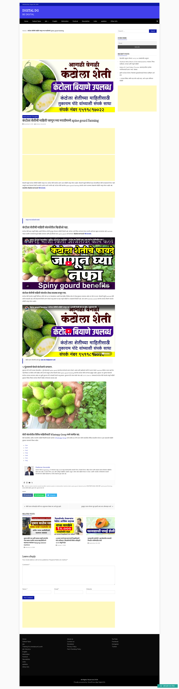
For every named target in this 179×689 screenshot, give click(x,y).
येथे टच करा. (42, 188)
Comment (26, 564)
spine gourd (74, 486)
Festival (75, 21)
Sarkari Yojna (36, 21)
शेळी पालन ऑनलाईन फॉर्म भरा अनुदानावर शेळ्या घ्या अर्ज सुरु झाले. (43, 506)
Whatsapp (40, 495)
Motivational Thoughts (30, 117)
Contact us (70, 641)
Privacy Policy (72, 646)
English (54, 21)
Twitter (114, 646)
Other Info (114, 21)
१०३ (26, 453)
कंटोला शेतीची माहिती (26, 488)
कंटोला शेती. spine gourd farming (104, 486)
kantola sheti (67, 486)
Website (89, 589)
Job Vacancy (26, 649)
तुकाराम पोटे (34, 488)
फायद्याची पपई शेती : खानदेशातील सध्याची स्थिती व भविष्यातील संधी (99, 539)
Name (24, 589)
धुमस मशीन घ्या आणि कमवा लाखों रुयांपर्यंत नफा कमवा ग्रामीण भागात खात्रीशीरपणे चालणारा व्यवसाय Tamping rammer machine (36, 541)
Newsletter (86, 21)
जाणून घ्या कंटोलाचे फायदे (32, 220)
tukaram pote (82, 486)
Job (46, 21)
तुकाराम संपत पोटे (40, 488)
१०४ (26, 455)
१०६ (26, 460)
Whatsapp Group (60, 438)
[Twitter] (32, 483)
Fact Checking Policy (74, 649)
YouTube (115, 639)
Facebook (28, 495)
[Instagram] (27, 483)
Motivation (65, 21)
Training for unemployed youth (32, 646)
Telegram (52, 495)
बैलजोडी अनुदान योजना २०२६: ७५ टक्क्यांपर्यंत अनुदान (134, 58)
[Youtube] (29, 483)
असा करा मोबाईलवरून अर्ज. (48, 360)
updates (104, 21)
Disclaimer (70, 644)
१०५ (26, 458)
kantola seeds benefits (39, 486)
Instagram (115, 644)
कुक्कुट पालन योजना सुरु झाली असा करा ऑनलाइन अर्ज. (96, 506)
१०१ (26, 448)
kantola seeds (29, 486)
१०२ (26, 450)
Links (95, 21)
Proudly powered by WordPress (84, 682)
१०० (26, 445)
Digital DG (30, 10)
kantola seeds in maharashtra (55, 486)
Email (56, 589)
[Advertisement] (68, 46)
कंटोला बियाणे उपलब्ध (90, 486)
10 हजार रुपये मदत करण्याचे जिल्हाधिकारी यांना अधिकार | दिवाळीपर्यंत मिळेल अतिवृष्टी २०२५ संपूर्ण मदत (68, 540)
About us (70, 639)
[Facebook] (24, 483)
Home (26, 21)
